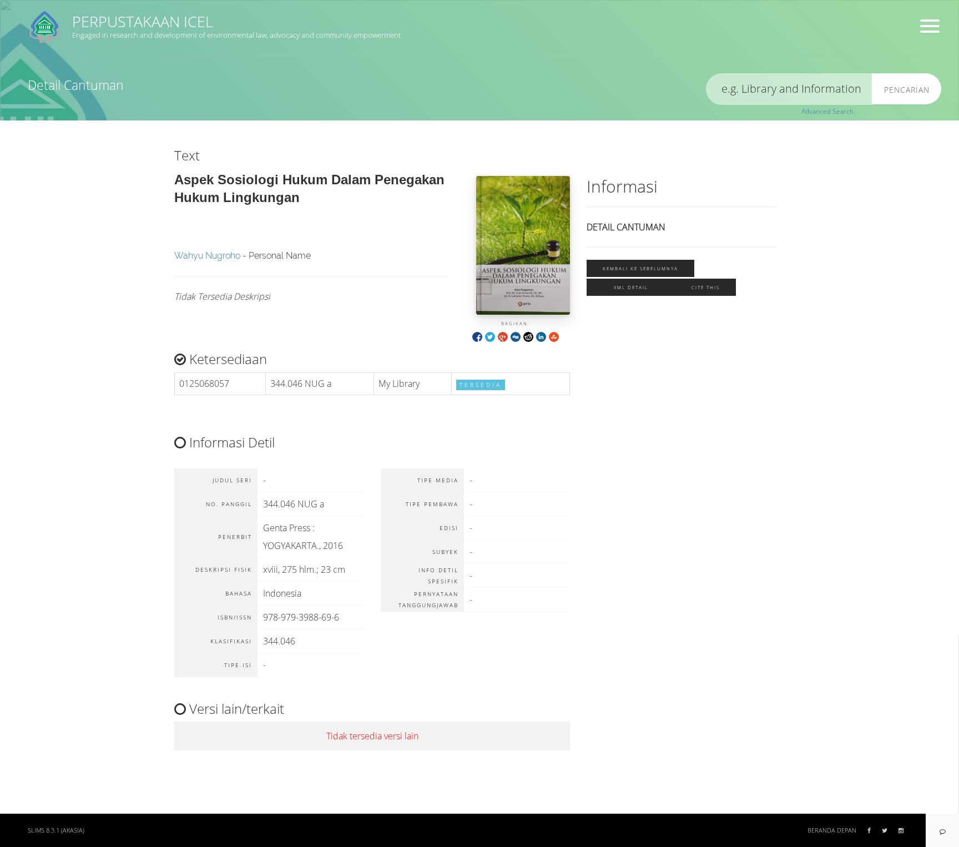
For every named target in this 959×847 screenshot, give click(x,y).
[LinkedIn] (541, 336)
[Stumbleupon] (554, 336)
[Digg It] (516, 336)
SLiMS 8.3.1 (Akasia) (56, 830)
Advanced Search (827, 111)
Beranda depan (831, 830)
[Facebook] (477, 336)
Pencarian (907, 89)
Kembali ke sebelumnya (640, 268)
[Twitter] (490, 336)
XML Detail (631, 287)
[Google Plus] (503, 336)
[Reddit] (528, 336)
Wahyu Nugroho (207, 255)
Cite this (706, 287)
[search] (789, 89)
